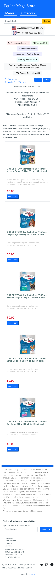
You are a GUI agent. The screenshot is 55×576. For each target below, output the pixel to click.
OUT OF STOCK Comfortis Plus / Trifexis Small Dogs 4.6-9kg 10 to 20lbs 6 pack (27, 359)
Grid (39, 80)
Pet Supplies (10, 79)
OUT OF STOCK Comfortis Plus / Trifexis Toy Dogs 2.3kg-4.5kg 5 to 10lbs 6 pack (27, 422)
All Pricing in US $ (40, 43)
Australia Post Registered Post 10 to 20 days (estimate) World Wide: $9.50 (27, 66)
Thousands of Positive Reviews (28, 54)
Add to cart (12, 196)
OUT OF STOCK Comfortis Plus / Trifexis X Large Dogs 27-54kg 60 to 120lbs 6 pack (27, 170)
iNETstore (32, 574)
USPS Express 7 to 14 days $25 (27, 73)
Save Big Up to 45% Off (27, 59)
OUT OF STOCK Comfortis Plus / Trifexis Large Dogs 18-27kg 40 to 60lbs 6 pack (27, 233)
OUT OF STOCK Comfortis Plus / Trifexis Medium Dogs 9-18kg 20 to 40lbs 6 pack (27, 296)
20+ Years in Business (27, 48)
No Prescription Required (18, 43)
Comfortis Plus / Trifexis (15, 82)
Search (46, 21)
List (47, 80)
